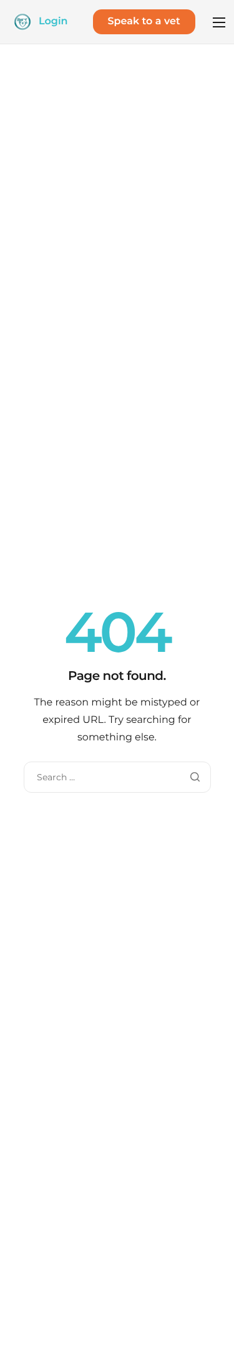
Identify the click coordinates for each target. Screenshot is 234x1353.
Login (53, 21)
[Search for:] (117, 777)
